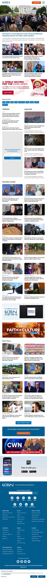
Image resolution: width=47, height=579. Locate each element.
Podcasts (37, 102)
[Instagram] (25, 561)
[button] (43, 2)
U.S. (4, 102)
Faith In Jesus (20, 517)
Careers (4, 536)
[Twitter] (29, 561)
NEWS (18, 528)
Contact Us (5, 532)
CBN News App (21, 543)
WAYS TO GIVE (36, 511)
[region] (23, 574)
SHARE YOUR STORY (23, 433)
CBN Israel (5, 515)
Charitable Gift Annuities (38, 519)
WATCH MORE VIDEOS (23, 422)
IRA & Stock (35, 517)
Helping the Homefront (8, 517)
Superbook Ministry (7, 549)
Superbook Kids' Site (7, 553)
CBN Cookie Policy (7, 574)
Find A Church (20, 519)
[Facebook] (21, 561)
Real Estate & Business (38, 521)
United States (20, 530)
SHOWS (34, 528)
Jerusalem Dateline (37, 536)
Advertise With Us (7, 534)
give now (36, 2)
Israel (16, 102)
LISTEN (19, 547)
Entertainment (21, 102)
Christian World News (37, 532)
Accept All (34, 576)
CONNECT (5, 528)
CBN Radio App (21, 553)
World (12, 102)
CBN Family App (36, 540)
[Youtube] (18, 561)
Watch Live (5, 104)
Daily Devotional (21, 513)
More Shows (35, 538)
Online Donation (36, 513)
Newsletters (5, 530)
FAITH (18, 511)
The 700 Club (35, 530)
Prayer (18, 515)
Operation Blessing (7, 513)
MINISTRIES (5, 511)
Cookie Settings (3, 576)
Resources (20, 521)
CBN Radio (20, 549)
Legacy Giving (35, 515)
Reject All (41, 576)
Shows (31, 102)
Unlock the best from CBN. (23, 490)
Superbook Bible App (7, 551)
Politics (7, 102)
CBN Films (5, 519)
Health (27, 102)
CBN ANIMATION (7, 547)
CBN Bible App (21, 523)
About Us (4, 538)
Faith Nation (35, 534)
